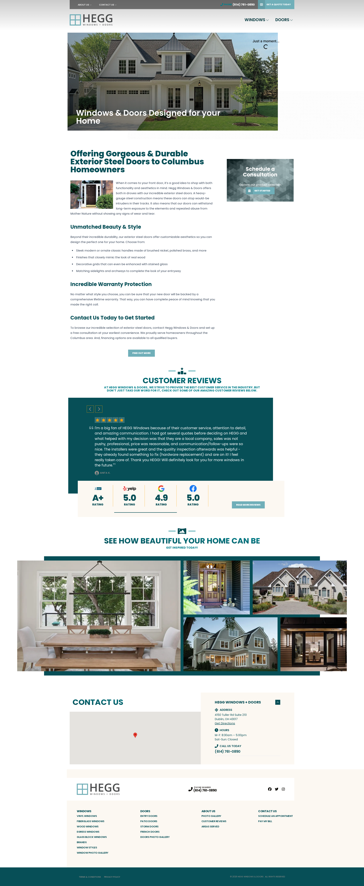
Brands (82, 842)
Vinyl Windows (87, 816)
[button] (145, 512)
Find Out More (141, 353)
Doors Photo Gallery (154, 837)
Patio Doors (148, 821)
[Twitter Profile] (276, 789)
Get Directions (225, 723)
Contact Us (106, 4)
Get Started (262, 190)
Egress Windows (88, 831)
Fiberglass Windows (90, 821)
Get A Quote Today (278, 4)
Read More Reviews (248, 504)
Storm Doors (149, 826)
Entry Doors (148, 816)
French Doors (150, 831)
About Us (83, 4)
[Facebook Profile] (269, 789)
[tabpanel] (182, 616)
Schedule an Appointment (275, 816)
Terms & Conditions (90, 876)
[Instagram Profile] (283, 789)
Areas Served (210, 826)
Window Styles (87, 847)
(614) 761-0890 (227, 751)
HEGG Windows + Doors (238, 702)
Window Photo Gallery (92, 852)
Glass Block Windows (92, 837)
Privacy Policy (112, 876)
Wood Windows (88, 826)
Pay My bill (265, 821)
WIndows (255, 20)
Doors (282, 20)
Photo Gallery (211, 816)
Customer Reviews (213, 821)
